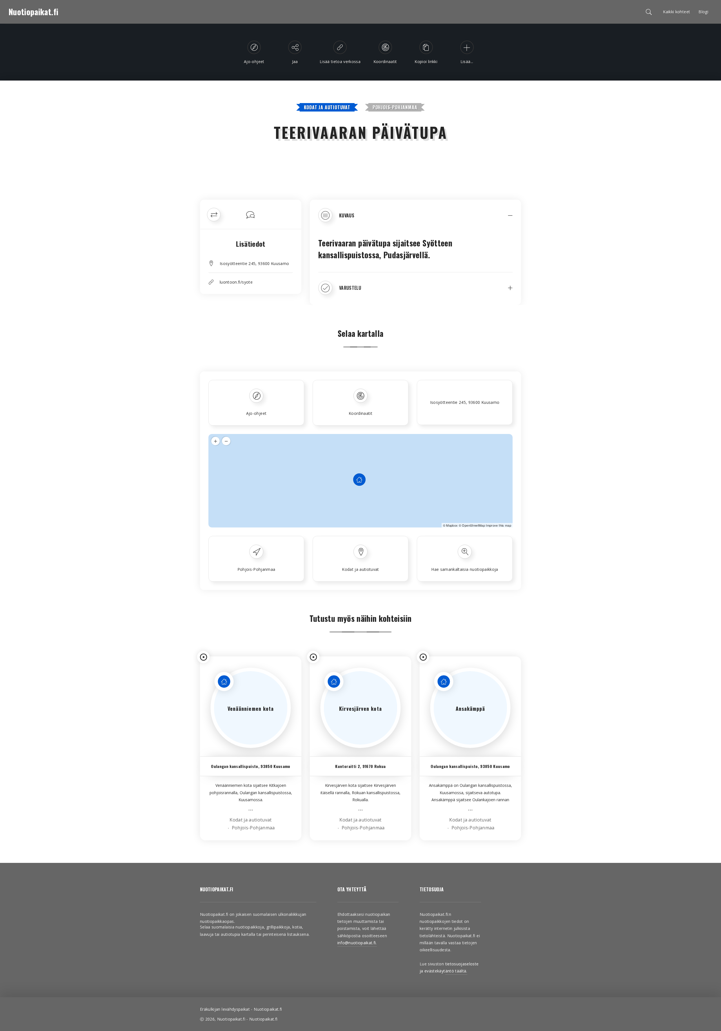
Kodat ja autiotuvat (327, 107)
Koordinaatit (360, 413)
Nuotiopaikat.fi (33, 11)
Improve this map (498, 525)
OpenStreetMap (473, 525)
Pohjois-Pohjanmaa (395, 107)
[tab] (415, 219)
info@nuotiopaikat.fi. (357, 942)
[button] (415, 219)
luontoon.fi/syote (236, 282)
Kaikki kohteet (676, 11)
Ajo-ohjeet (256, 413)
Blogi (703, 11)
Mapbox (452, 525)
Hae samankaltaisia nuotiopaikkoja (464, 569)
